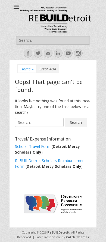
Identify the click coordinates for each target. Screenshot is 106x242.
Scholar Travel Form (33, 146)
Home (27, 68)
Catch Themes (77, 237)
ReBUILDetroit (58, 232)
